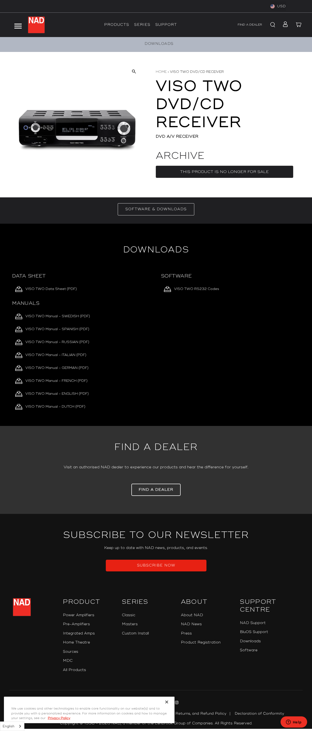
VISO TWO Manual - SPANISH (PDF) (57, 329)
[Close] (166, 702)
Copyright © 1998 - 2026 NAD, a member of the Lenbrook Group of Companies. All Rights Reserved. (156, 723)
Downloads (250, 641)
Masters (130, 624)
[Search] (272, 25)
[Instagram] (176, 703)
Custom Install (135, 633)
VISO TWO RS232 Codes (196, 289)
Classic (128, 615)
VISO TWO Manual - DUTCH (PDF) (55, 406)
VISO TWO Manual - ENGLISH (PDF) (57, 394)
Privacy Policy (59, 718)
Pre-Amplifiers (76, 624)
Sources (70, 651)
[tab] (156, 209)
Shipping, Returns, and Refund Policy (191, 713)
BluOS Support (254, 632)
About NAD (192, 615)
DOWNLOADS (159, 43)
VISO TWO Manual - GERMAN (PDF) (56, 368)
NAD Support (253, 623)
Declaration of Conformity (259, 713)
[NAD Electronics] (36, 24)
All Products (74, 670)
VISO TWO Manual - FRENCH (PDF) (56, 381)
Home (161, 72)
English (8, 726)
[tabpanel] (156, 325)
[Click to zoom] (133, 71)
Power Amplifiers (78, 615)
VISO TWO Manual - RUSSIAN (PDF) (57, 342)
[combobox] (12, 726)
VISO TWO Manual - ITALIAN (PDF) (55, 355)
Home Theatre (76, 642)
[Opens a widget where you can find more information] (293, 722)
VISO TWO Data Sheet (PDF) (51, 289)
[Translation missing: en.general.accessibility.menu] (18, 25)
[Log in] (283, 25)
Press (186, 633)
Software (248, 650)
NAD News (191, 624)
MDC (68, 660)
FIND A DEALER (250, 25)
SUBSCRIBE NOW (156, 565)
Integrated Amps (79, 633)
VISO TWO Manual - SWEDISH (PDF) (57, 316)
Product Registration (201, 642)
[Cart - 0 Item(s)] (299, 25)
